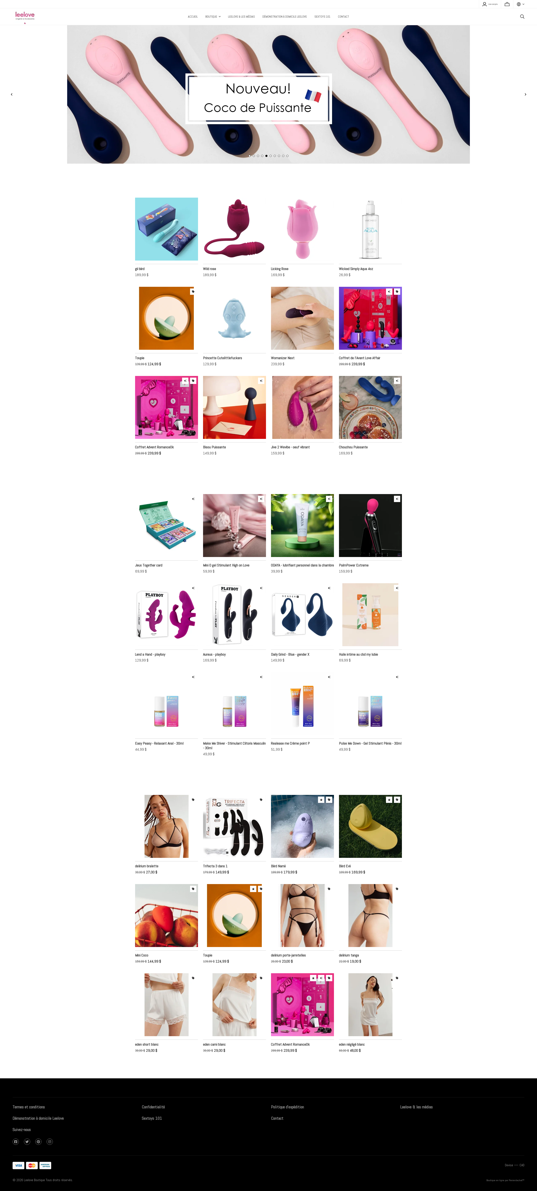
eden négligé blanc (352, 1031)
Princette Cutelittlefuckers (222, 345)
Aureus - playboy (214, 641)
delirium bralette (146, 853)
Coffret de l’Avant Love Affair (359, 345)
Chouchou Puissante (353, 434)
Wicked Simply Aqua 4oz (356, 256)
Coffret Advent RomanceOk (154, 434)
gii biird (140, 256)
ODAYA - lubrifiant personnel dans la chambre (302, 552)
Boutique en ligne (495, 1180)
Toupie (139, 345)
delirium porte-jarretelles (288, 942)
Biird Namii (278, 853)
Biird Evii (345, 853)
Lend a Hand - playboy (150, 641)
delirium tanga (349, 942)
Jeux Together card (148, 552)
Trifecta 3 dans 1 (215, 853)
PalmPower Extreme (354, 552)
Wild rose (209, 256)
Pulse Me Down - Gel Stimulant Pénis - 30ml (370, 730)
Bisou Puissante (214, 434)
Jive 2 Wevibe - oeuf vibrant (290, 434)
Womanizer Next (283, 345)
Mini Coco (141, 942)
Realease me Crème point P (290, 730)
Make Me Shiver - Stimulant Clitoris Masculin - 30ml (234, 733)
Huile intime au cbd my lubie (358, 641)
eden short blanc (147, 1031)
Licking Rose (279, 256)
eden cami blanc (214, 1031)
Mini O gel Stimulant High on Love (226, 552)
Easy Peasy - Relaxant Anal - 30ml (159, 730)
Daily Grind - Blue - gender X (290, 641)
